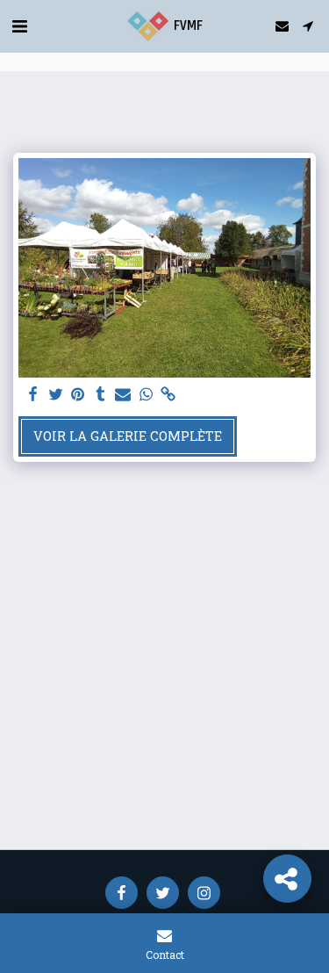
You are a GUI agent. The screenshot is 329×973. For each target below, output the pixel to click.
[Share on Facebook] (32, 394)
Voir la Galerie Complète (127, 436)
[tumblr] (101, 394)
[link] (168, 394)
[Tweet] (55, 394)
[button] (19, 25)
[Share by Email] (123, 394)
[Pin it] (78, 394)
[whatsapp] (146, 394)
